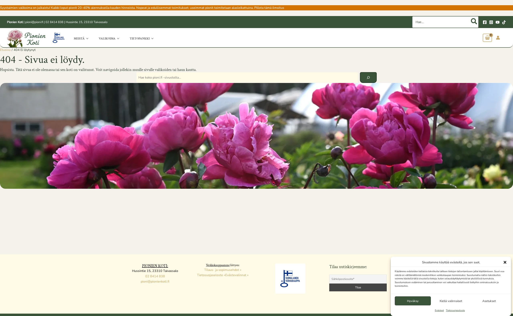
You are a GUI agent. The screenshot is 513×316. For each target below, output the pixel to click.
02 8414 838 (54, 22)
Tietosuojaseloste (455, 310)
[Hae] (474, 22)
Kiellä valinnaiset (451, 301)
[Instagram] (491, 22)
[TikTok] (504, 22)
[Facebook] (485, 22)
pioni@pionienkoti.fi (155, 281)
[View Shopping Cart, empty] (487, 38)
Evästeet (439, 310)
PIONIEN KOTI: (155, 266)
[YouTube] (498, 22)
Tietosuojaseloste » (211, 275)
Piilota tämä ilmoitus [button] (269, 8)
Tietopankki (140, 38)
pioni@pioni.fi (34, 22)
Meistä (79, 38)
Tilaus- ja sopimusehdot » (222, 270)
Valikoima (107, 38)
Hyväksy (413, 301)
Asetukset (489, 301)
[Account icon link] (498, 38)
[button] (505, 262)
